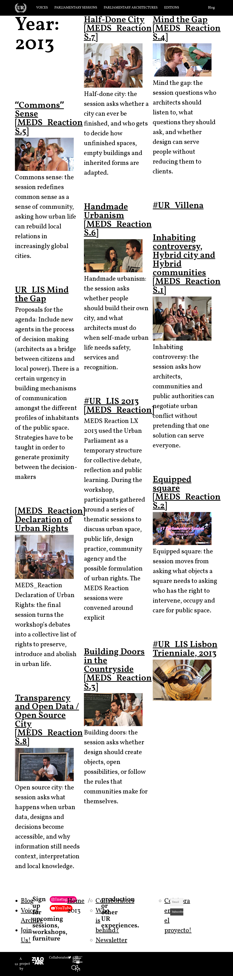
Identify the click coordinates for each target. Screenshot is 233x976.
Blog (211, 7)
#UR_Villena (178, 206)
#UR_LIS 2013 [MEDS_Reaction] (119, 405)
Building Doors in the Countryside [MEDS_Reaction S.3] (118, 669)
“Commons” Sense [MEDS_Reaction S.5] (49, 118)
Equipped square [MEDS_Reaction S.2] (186, 493)
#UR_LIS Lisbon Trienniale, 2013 (185, 649)
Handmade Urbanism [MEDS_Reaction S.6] (118, 220)
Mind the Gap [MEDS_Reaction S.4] (186, 29)
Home (75, 901)
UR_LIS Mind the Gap (42, 294)
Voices (42, 7)
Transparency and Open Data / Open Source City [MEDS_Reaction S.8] (49, 720)
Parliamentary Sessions (75, 7)
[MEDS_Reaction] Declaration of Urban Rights (50, 520)
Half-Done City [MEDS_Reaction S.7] (118, 29)
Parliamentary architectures (131, 7)
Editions (171, 7)
